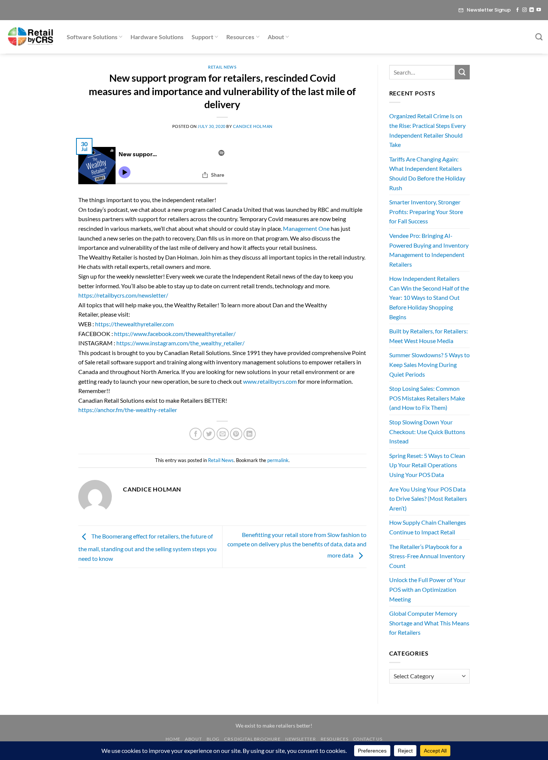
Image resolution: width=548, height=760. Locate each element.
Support (202, 36)
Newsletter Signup (489, 9)
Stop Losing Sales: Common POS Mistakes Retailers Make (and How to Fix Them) (427, 398)
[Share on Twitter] (209, 434)
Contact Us (367, 739)
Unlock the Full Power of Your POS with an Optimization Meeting (427, 589)
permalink (278, 460)
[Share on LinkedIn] (249, 434)
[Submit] (462, 72)
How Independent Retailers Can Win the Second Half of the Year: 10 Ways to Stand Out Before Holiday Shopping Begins (429, 297)
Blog (213, 739)
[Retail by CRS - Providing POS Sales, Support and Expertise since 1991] (31, 37)
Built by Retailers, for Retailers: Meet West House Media (428, 335)
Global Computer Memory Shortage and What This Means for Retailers (429, 623)
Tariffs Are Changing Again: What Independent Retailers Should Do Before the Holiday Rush (427, 173)
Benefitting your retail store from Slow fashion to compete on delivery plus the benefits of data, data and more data (296, 545)
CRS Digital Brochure (252, 739)
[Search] (538, 37)
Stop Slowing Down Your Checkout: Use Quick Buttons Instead (427, 431)
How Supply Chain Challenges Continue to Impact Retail (427, 527)
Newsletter (300, 739)
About (276, 36)
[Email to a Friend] (223, 434)
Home (173, 739)
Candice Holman (253, 126)
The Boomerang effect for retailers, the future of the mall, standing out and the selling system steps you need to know (147, 547)
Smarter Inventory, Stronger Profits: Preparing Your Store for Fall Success (426, 211)
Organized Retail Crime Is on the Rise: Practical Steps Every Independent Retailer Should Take (427, 130)
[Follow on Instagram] (524, 10)
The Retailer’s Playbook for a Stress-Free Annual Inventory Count (427, 556)
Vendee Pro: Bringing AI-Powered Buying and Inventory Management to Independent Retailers (429, 250)
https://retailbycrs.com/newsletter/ (123, 295)
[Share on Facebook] (195, 434)
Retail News (222, 67)
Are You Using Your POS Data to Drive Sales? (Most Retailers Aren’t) (428, 499)
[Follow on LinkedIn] (531, 10)
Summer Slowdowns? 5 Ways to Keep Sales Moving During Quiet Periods (429, 364)
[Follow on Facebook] (517, 10)
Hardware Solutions (156, 36)
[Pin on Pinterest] (236, 434)
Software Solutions (92, 36)
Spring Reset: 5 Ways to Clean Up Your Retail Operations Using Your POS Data (427, 465)
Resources (240, 36)
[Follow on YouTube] (538, 10)
